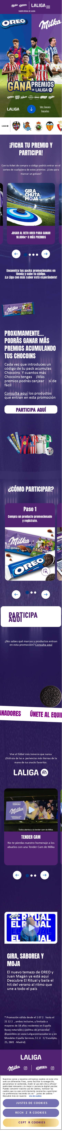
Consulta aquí (16, 393)
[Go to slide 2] (30, 255)
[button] (30, 542)
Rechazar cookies (31, 1112)
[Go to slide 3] (33, 255)
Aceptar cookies (30, 1122)
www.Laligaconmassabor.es (36, 1034)
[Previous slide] (16, 254)
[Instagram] (25, 1068)
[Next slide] (45, 254)
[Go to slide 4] (37, 255)
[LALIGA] (28, 6)
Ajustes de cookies (31, 1103)
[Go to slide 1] (25, 254)
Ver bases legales (45, 109)
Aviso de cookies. (35, 1096)
